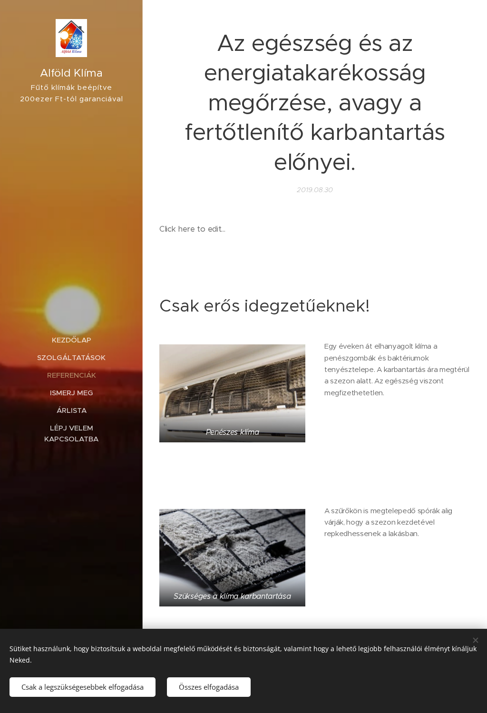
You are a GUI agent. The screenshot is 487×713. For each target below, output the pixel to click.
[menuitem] (71, 339)
